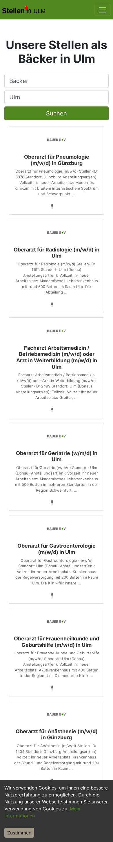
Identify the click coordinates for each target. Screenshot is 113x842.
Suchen (56, 113)
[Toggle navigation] (102, 10)
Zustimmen (19, 833)
